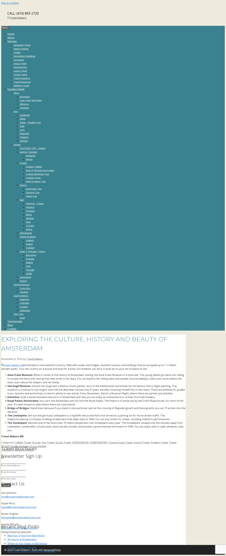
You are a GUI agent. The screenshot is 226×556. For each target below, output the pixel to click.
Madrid (29, 262)
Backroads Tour (34, 188)
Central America (21, 284)
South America (21, 295)
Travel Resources (22, 81)
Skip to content (10, 3)
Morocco (24, 104)
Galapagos (25, 310)
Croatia (23, 163)
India (22, 126)
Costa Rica (25, 288)
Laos (22, 129)
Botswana (25, 96)
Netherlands (26, 233)
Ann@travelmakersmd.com (17, 496)
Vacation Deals (15, 89)
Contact (11, 328)
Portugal (30, 269)
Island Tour (31, 196)
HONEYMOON (80, 442)
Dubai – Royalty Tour (30, 122)
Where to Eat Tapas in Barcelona (27, 543)
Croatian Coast (33, 177)
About (10, 37)
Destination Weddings (24, 56)
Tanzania (24, 107)
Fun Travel (48, 442)
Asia (16, 111)
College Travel (22, 442)
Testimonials (14, 321)
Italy (22, 199)
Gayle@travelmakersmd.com (18, 507)
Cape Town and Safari (31, 100)
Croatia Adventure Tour (37, 174)
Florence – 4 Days (35, 203)
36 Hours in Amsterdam (22, 539)
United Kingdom (28, 236)
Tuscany (30, 225)
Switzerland (25, 277)
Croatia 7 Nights (34, 166)
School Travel (20, 74)
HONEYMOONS (99, 442)
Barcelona (31, 255)
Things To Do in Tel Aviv (21, 547)
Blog (10, 325)
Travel (172, 442)
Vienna (29, 159)
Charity (17, 52)
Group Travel (20, 63)
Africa (16, 93)
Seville (29, 273)
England (30, 240)
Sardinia (30, 218)
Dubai (23, 118)
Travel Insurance (22, 78)
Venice (29, 229)
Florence (30, 207)
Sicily (28, 221)
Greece (23, 185)
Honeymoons (20, 67)
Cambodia (25, 115)
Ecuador (24, 306)
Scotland (30, 247)
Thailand (24, 137)
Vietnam (24, 140)
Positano (30, 210)
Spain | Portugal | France (32, 251)
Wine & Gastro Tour (36, 181)
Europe (17, 144)
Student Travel (159, 442)
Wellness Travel (21, 85)
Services (12, 41)
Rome (29, 214)
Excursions (19, 59)
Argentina (24, 299)
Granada (30, 258)
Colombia (24, 303)
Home (10, 34)
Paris (28, 266)
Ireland (29, 244)
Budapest (30, 155)
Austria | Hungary (28, 151)
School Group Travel (121, 442)
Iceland (23, 280)
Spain (22, 317)
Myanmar (24, 133)
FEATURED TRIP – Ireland (32, 148)
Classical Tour (33, 192)
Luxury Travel (20, 70)
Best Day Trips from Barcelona (26, 535)
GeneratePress (52, 550)
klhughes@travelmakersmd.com (21, 517)
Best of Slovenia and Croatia (40, 170)
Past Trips (19, 314)
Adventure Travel (22, 45)
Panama (24, 292)
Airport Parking (21, 48)
